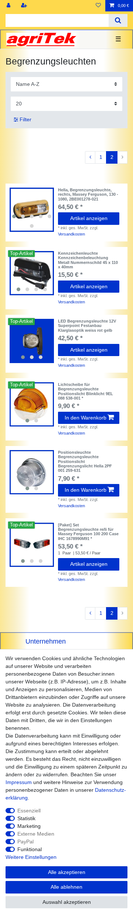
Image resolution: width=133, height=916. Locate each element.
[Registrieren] (25, 5)
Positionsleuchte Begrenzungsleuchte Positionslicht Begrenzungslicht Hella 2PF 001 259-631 (85, 461)
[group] (32, 210)
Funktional (29, 849)
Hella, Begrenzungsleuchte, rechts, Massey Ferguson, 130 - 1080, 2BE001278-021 (88, 194)
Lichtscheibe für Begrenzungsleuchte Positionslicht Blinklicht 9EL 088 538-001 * (85, 391)
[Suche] (118, 20)
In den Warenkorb (85, 418)
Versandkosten (71, 234)
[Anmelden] (9, 5)
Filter (24, 119)
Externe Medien (35, 834)
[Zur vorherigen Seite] (90, 157)
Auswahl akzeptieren (66, 902)
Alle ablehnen (66, 887)
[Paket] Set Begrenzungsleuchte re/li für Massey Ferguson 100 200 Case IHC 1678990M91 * (88, 532)
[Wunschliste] (98, 5)
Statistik (26, 818)
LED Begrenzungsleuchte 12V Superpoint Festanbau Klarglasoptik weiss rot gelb (87, 325)
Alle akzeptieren (66, 872)
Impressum (19, 782)
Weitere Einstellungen (31, 857)
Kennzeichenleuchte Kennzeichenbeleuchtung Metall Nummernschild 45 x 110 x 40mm (88, 260)
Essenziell (29, 811)
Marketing (29, 826)
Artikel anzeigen (89, 218)
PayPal (25, 841)
